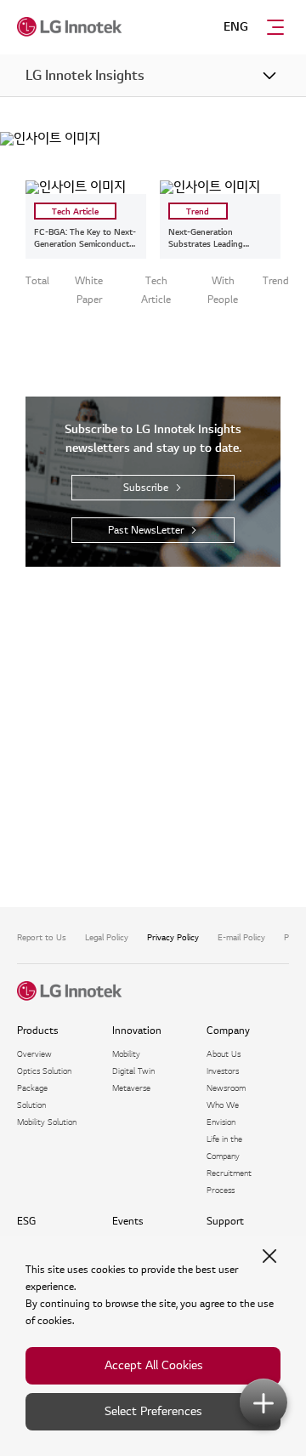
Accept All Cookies (153, 1365)
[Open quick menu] (263, 1402)
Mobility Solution (46, 1122)
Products (38, 1030)
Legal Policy (106, 937)
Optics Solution (44, 1071)
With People (222, 290)
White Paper (89, 290)
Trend (276, 281)
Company (228, 1030)
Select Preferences (153, 1411)
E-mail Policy (241, 937)
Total (37, 281)
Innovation (137, 1030)
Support (225, 1221)
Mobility (126, 1054)
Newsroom (226, 1088)
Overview (34, 1054)
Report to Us (41, 937)
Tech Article (156, 290)
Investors (223, 1071)
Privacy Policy (173, 937)
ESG (26, 1221)
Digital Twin (133, 1071)
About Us (224, 1054)
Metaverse (131, 1088)
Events (128, 1221)
